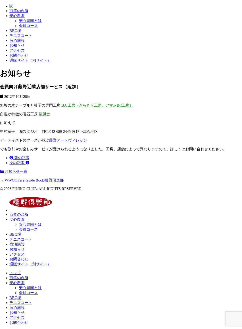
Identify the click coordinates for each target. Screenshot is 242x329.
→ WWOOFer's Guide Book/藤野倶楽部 (32, 180)
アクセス (17, 50)
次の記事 (17, 163)
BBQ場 (15, 31)
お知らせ (17, 45)
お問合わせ (18, 55)
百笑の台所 (18, 11)
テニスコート (20, 36)
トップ (15, 273)
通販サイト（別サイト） (30, 60)
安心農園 (17, 16)
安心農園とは (30, 21)
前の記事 (21, 158)
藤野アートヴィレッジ (68, 140)
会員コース (28, 26)
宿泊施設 (17, 41)
